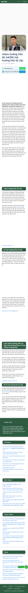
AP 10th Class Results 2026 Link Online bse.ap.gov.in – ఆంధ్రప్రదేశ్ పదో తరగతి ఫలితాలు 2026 (14, 448)
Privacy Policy (17, 588)
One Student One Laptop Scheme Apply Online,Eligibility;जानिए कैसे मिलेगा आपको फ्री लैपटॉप (13, 537)
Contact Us (11, 586)
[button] (19, 1)
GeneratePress (20, 591)
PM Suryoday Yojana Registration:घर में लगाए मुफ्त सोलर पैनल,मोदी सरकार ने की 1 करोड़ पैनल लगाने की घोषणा (14, 524)
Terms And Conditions (20, 586)
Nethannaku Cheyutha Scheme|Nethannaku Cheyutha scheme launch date (13, 469)
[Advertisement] (14, 18)
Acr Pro (4, 2)
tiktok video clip (6, 391)
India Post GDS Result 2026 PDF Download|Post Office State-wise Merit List (13, 562)
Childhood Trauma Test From (9, 380)
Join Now (22, 68)
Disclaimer (10, 588)
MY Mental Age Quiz (7, 245)
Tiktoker (19, 207)
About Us (5, 586)
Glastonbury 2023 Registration (10, 311)
